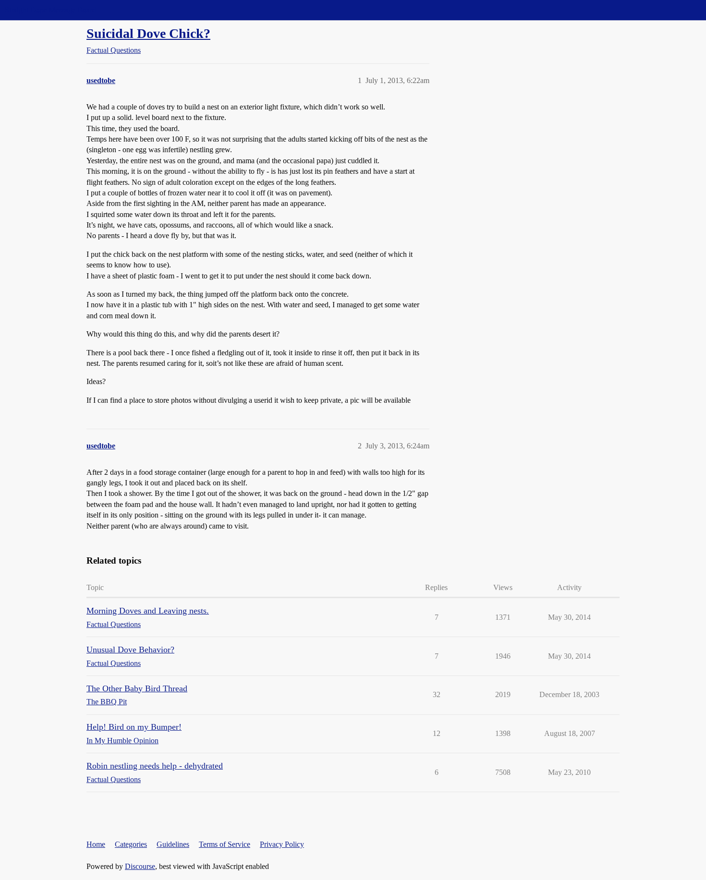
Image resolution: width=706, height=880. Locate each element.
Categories (131, 844)
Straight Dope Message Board (50, 10)
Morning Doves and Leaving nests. (147, 610)
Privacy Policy (282, 844)
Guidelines (173, 844)
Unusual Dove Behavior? (130, 649)
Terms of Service (224, 844)
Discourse (140, 866)
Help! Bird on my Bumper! (134, 727)
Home (95, 844)
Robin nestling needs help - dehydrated (154, 766)
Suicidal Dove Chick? (148, 33)
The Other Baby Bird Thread (136, 688)
